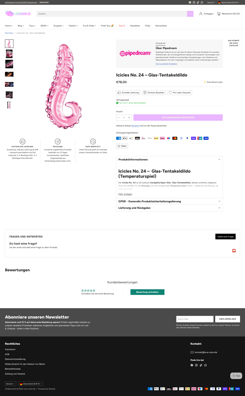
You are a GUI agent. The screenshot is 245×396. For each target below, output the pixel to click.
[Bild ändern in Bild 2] (9, 54)
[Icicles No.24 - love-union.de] (63, 86)
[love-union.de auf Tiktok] (198, 3)
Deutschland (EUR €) (230, 2)
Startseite (9, 33)
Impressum (10, 349)
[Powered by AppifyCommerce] (234, 250)
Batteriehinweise (13, 369)
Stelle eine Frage (225, 236)
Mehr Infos (44, 2)
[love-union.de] (18, 13)
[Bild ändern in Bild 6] (9, 94)
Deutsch (210, 2)
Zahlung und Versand (15, 374)
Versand (135, 125)
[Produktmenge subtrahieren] (118, 118)
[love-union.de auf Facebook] (190, 3)
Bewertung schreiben (147, 292)
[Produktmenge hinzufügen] (129, 118)
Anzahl (119, 111)
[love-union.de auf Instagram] (194, 3)
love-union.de (29, 389)
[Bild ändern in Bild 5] (9, 84)
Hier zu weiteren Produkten (166, 64)
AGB (7, 354)
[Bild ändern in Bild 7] (9, 105)
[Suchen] (190, 14)
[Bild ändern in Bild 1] (9, 43)
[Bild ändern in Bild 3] (9, 64)
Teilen (123, 146)
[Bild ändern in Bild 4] (9, 74)
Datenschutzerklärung (15, 359)
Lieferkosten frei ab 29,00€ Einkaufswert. (21, 2)
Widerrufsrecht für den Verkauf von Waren (25, 364)
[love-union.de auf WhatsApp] (201, 3)
